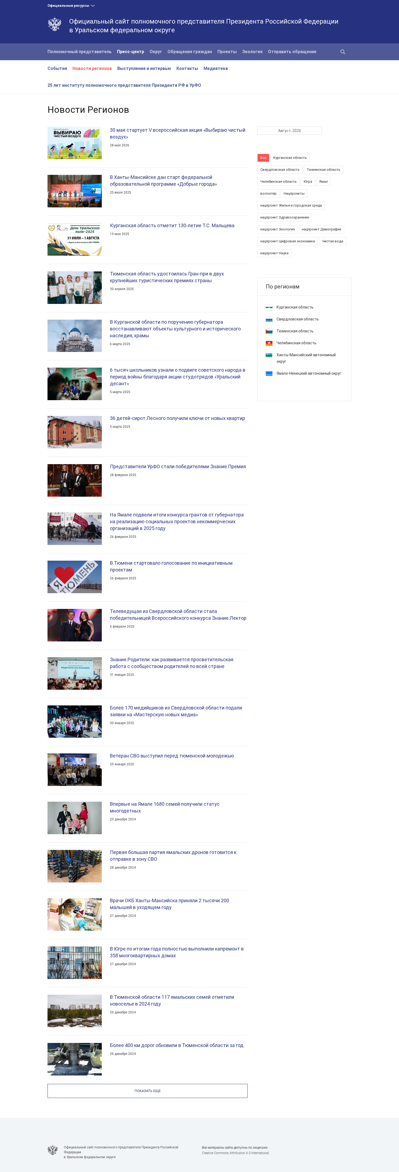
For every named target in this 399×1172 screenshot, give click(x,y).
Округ (156, 51)
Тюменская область (323, 170)
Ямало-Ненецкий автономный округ (309, 373)
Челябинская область (278, 181)
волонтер (268, 193)
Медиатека (216, 68)
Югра (308, 181)
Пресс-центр (130, 51)
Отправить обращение (292, 51)
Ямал (323, 181)
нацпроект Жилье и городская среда (291, 205)
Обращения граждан (189, 51)
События (57, 68)
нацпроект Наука (274, 253)
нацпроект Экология (277, 229)
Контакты (187, 68)
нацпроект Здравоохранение (284, 217)
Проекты (227, 51)
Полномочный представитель (79, 51)
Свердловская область (280, 170)
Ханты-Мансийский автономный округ (306, 358)
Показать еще (148, 1091)
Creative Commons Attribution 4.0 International (235, 1153)
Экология (252, 51)
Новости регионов (92, 68)
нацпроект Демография (321, 229)
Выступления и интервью (144, 68)
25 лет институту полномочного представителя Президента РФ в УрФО (124, 85)
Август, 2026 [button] (289, 131)
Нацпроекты (294, 193)
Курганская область (290, 158)
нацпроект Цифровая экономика (287, 241)
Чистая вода (332, 241)
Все (263, 158)
